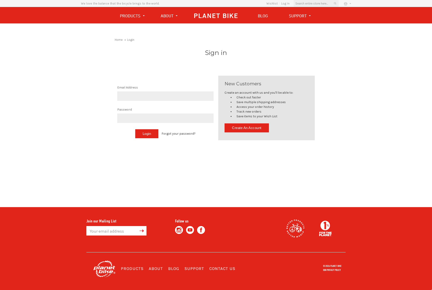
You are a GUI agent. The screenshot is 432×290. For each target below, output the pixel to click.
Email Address (127, 87)
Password (124, 109)
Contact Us (222, 268)
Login (130, 39)
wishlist (272, 3)
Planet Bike (216, 15)
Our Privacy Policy (332, 269)
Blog (263, 15)
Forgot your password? (179, 134)
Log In (285, 3)
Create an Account (246, 128)
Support (298, 15)
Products (131, 15)
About (168, 15)
